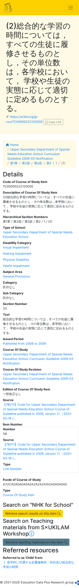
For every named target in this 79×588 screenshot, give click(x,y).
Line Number (12, 469)
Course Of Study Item (18, 495)
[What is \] (31, 533)
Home (14, 145)
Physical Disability (16, 259)
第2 (48, 163)
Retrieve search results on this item (31, 513)
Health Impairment (16, 266)
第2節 (26, 163)
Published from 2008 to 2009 (24, 343)
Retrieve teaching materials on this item (34, 542)
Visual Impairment (16, 247)
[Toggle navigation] (70, 7)
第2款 (38, 163)
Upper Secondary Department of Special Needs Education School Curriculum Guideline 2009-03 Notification (38, 153)
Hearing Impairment (17, 253)
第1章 (14, 163)
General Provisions (16, 276)
